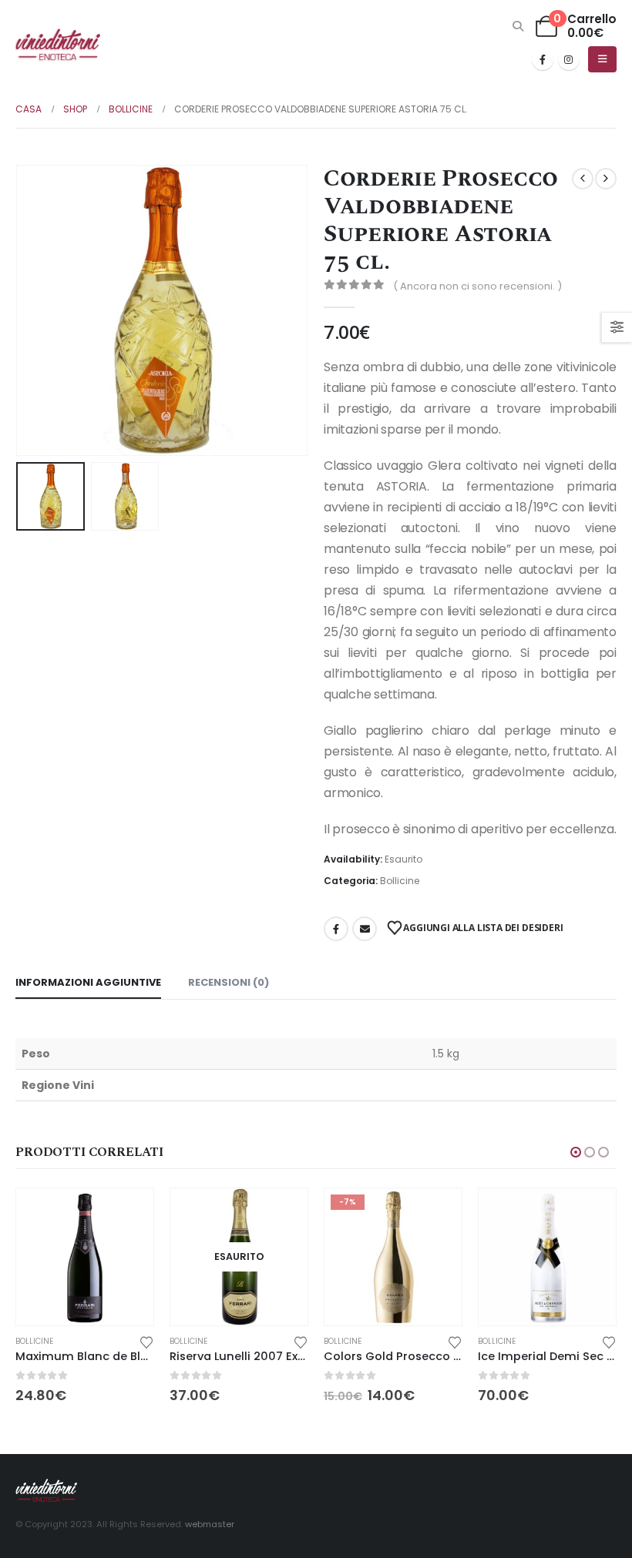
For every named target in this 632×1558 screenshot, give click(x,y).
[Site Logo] (57, 45)
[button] (518, 26)
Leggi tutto (282, 1214)
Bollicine (399, 880)
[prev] (582, 178)
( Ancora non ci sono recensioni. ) (477, 286)
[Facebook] (542, 59)
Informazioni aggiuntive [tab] (88, 982)
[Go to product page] (84, 1256)
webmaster (209, 1524)
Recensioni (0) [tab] (228, 982)
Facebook (336, 928)
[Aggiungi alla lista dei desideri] (146, 1341)
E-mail (364, 928)
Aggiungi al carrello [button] (128, 1214)
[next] (606, 178)
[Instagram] (569, 59)
